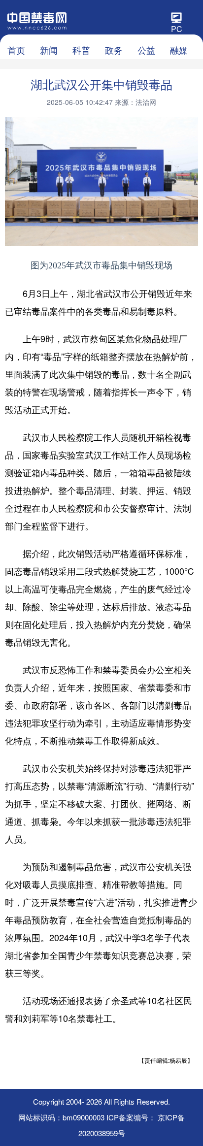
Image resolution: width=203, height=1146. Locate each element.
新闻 (49, 49)
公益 (146, 49)
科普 (81, 49)
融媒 (179, 49)
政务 (114, 49)
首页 (16, 49)
